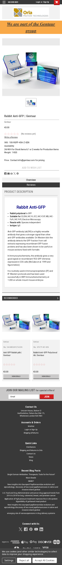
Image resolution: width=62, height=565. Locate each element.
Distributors (31, 447)
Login (38, 2)
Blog (31, 460)
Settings (8, 560)
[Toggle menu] (4, 4)
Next (58, 298)
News (31, 457)
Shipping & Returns (31, 433)
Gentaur (6, 342)
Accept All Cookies (45, 560)
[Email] (8, 173)
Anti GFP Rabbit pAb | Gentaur (12, 353)
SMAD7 (31, 481)
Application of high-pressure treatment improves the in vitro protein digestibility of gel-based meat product (31, 500)
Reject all (24, 560)
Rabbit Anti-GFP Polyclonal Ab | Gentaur (45, 353)
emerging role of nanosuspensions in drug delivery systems (31, 513)
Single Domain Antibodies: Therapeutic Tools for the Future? (31, 474)
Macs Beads (31, 478)
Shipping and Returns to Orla (31, 450)
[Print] (11, 173)
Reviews (31, 184)
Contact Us (31, 454)
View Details (16, 376)
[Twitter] (14, 173)
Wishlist (31, 426)
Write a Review (11, 137)
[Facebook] (5, 173)
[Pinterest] (17, 173)
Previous (54, 298)
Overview (31, 180)
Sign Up (46, 2)
